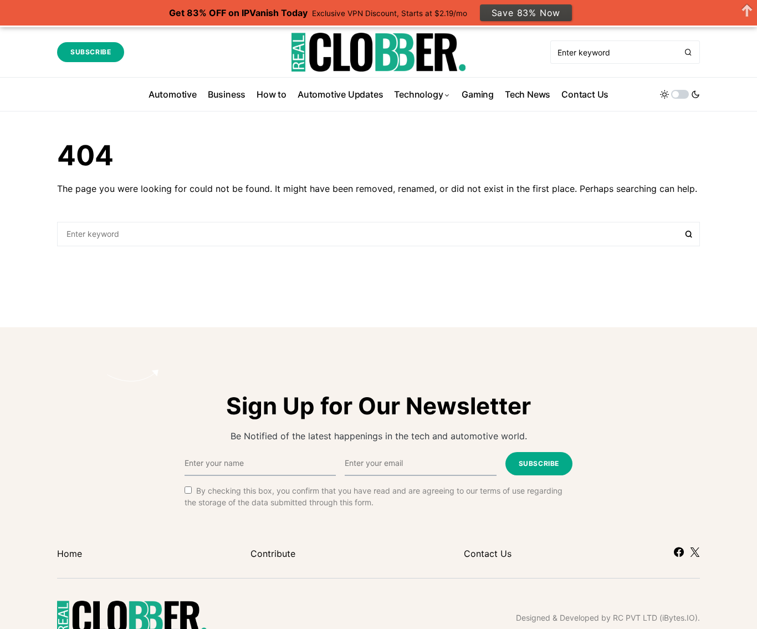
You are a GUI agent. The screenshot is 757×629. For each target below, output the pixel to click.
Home (69, 553)
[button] (680, 94)
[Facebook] (679, 552)
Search (688, 234)
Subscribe (90, 52)
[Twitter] (695, 552)
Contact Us (488, 553)
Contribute (272, 553)
